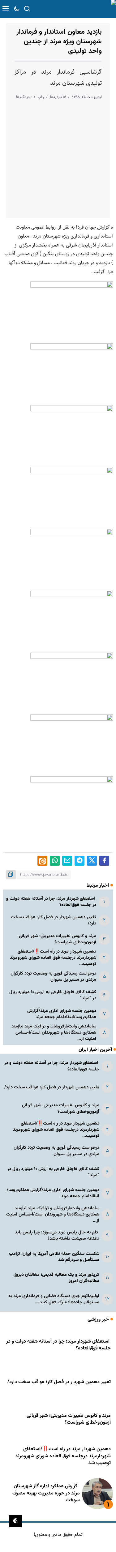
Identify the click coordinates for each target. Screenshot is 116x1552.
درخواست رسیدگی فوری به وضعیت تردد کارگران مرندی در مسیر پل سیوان (53, 976)
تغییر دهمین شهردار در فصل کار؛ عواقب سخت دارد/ (53, 920)
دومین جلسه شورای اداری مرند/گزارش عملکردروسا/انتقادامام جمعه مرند (61, 1014)
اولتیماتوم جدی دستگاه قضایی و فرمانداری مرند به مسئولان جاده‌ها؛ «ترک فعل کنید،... (53, 1299)
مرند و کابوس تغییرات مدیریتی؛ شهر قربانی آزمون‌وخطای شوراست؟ (57, 939)
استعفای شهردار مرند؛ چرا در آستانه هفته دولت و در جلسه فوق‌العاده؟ (51, 901)
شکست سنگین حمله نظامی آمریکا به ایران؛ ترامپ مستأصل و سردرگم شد (54, 1256)
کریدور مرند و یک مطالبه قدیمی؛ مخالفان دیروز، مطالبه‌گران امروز (56, 1277)
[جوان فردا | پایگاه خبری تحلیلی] (88, 9)
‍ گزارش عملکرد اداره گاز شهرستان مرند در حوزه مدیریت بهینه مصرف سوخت (46, 1493)
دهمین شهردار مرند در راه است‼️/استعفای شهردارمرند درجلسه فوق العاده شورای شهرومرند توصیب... (53, 957)
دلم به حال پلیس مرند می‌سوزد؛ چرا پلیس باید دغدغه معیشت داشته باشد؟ (57, 1235)
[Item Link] (97, 1493)
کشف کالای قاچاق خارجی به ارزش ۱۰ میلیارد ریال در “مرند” (52, 995)
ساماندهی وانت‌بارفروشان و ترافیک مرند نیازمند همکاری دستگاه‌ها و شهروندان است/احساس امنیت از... (53, 1032)
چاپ (41, 97)
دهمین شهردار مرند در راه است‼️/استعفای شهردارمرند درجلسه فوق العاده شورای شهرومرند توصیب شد (63, 1456)
